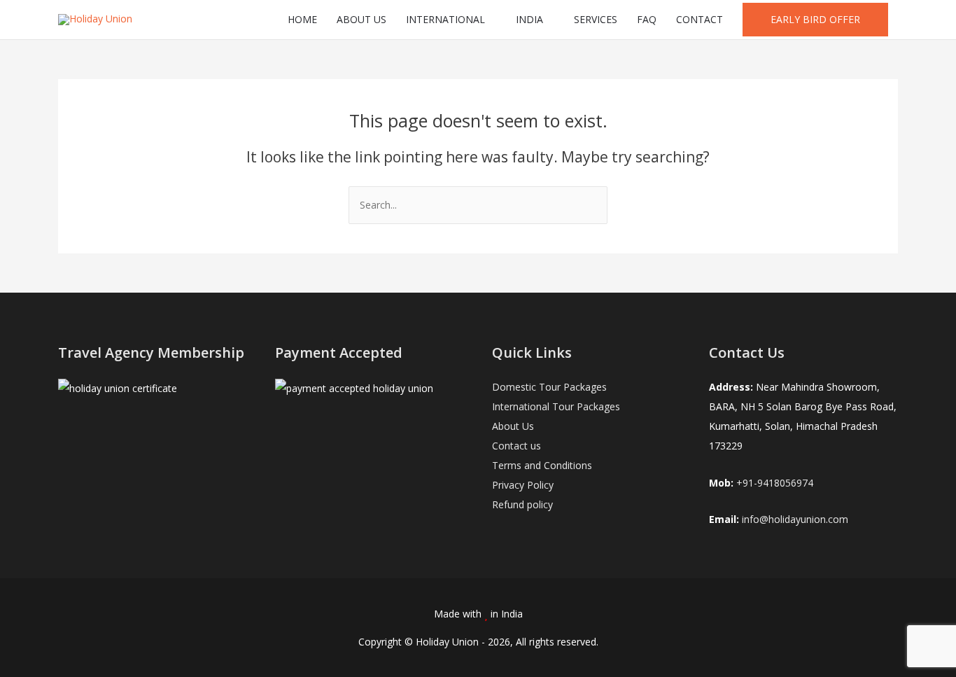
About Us (513, 426)
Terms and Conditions (542, 465)
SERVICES (595, 19)
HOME (302, 19)
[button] (815, 19)
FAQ (646, 19)
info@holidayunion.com (795, 519)
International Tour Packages (556, 406)
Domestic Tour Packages (549, 386)
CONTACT (699, 19)
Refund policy (522, 504)
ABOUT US (361, 19)
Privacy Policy (523, 484)
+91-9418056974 (774, 482)
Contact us (516, 445)
